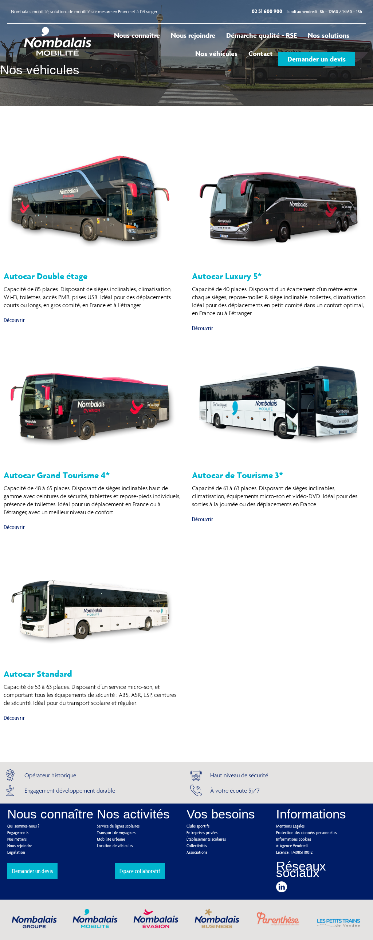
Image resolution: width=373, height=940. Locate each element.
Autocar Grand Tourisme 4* (57, 474)
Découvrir (14, 320)
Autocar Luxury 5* (227, 275)
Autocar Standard (38, 673)
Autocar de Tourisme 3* (237, 474)
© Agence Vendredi (292, 845)
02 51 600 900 (267, 11)
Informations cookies (293, 839)
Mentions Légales (290, 826)
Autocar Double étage (45, 275)
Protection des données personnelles (306, 832)
